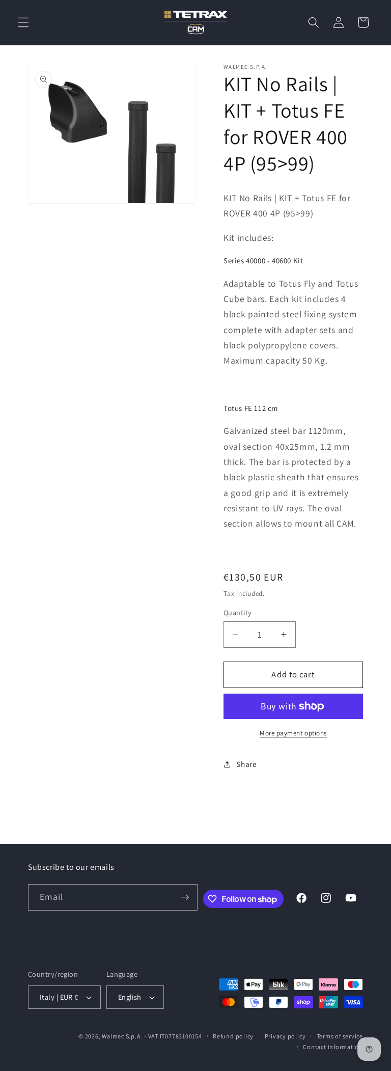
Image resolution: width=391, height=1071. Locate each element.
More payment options (293, 733)
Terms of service (340, 1036)
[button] (23, 22)
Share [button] (246, 764)
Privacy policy (285, 1036)
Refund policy (233, 1036)
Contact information (333, 1047)
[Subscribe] (185, 897)
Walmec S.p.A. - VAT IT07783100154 (152, 1036)
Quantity (238, 612)
